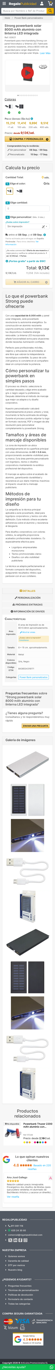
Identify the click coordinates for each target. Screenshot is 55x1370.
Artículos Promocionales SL (34, 1363)
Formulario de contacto (20, 1299)
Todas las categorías (19, 1303)
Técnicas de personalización (23, 1290)
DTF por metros (16, 1265)
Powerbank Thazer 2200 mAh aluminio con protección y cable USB (37, 1126)
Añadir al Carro (27, 281)
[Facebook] (20, 1240)
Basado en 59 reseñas (32, 1343)
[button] (31, 118)
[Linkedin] (15, 1240)
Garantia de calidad (18, 1261)
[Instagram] (26, 1240)
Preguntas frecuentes (19, 1285)
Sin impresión (14, 226)
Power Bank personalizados (33, 677)
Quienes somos (16, 1256)
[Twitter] (10, 1240)
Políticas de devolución (20, 1294)
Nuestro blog (15, 1270)
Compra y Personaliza (27, 138)
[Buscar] (50, 11)
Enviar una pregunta (35, 725)
